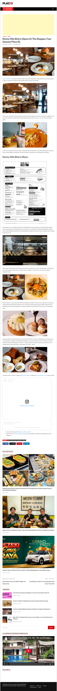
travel (24, 440)
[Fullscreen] (52, 664)
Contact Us (38, 685)
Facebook (16, 433)
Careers (44, 685)
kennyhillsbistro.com (42, 375)
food (11, 440)
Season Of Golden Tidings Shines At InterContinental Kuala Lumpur (30, 601)
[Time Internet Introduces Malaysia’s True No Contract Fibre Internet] (7, 593)
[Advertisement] (28, 24)
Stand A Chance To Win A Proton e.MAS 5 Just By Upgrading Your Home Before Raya (26, 570)
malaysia (19, 440)
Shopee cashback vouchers (24, 432)
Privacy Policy (33, 687)
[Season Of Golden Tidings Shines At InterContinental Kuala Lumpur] (7, 601)
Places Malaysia (17, 44)
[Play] (4, 664)
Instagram (23, 433)
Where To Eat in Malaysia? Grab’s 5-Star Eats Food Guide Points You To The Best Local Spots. (28, 530)
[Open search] (53, 9)
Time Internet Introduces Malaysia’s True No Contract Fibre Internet (31, 592)
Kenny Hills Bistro (7, 78)
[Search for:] (28, 627)
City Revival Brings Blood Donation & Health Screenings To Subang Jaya (31, 609)
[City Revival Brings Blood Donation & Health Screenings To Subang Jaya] (7, 609)
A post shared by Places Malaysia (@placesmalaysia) (27, 427)
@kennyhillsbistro (25, 375)
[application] (28, 651)
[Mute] (50, 664)
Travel (9, 36)
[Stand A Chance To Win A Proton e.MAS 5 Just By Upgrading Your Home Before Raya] (28, 552)
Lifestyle (5, 36)
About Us (32, 685)
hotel (14, 440)
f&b (8, 440)
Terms (39, 687)
